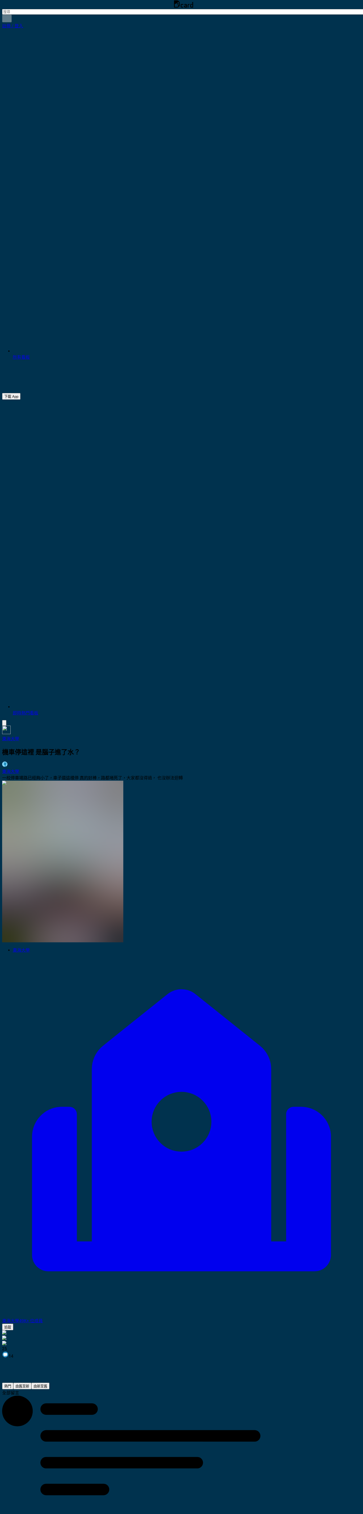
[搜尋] (7, 18)
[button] (12, 25)
